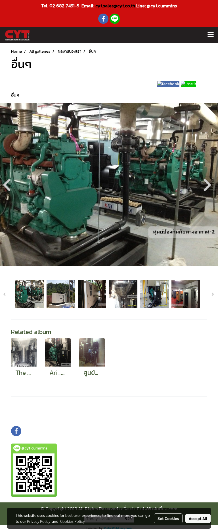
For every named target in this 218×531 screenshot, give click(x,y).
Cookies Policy (72, 521)
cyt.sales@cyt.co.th (115, 5)
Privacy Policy (38, 521)
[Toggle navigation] (210, 35)
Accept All (198, 518)
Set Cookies (168, 518)
